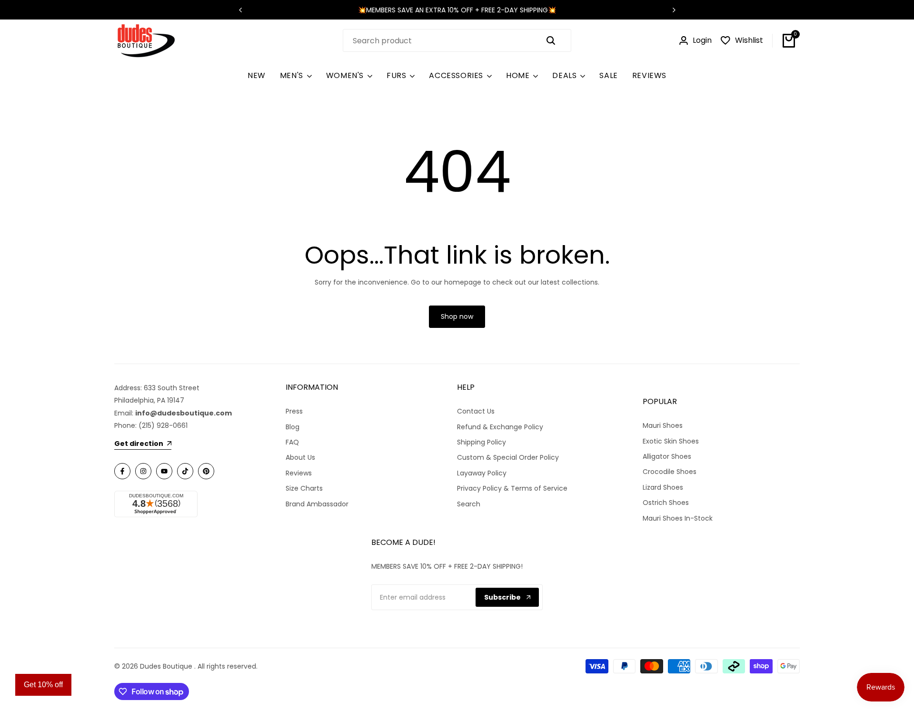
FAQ (292, 442)
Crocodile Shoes (669, 471)
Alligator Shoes (667, 456)
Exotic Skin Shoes (671, 441)
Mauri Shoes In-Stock (678, 518)
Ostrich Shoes (666, 502)
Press (294, 411)
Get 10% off (43, 685)
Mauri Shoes (663, 425)
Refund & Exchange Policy (500, 427)
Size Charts (304, 488)
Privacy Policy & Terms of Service (512, 488)
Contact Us (476, 411)
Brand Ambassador (317, 504)
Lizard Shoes (663, 487)
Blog (292, 427)
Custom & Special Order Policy (508, 457)
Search (468, 504)
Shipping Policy (481, 442)
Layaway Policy (482, 473)
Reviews (299, 473)
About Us (300, 457)
